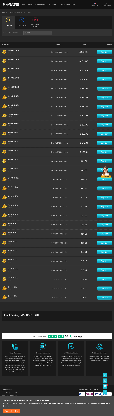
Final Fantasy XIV (16, 12)
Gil (24, 12)
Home (5, 12)
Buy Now (104, 52)
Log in (103, 5)
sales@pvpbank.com (12, 393)
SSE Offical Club (12, 395)
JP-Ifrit (29, 12)
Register (108, 5)
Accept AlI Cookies (11, 411)
